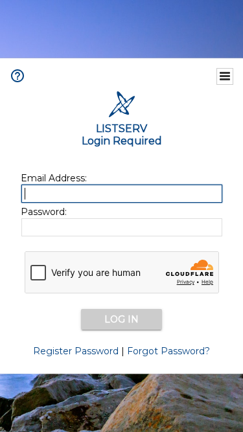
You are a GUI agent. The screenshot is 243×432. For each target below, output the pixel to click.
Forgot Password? (168, 351)
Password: (44, 212)
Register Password (76, 351)
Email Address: (54, 178)
